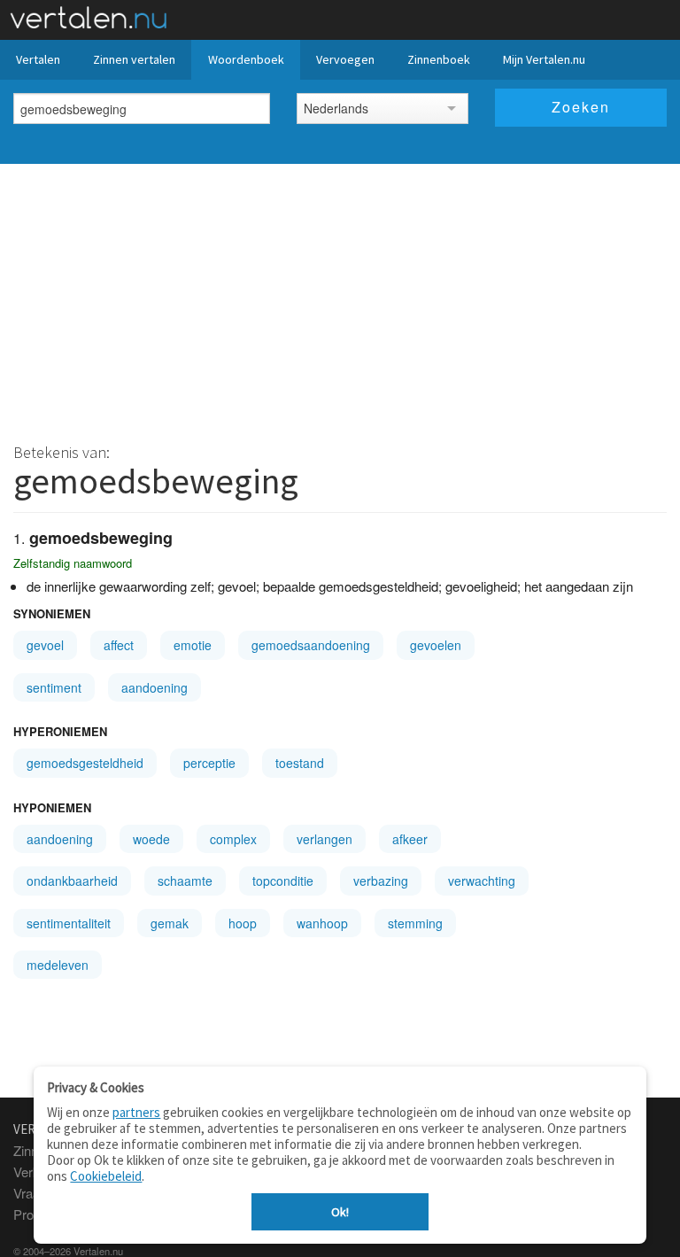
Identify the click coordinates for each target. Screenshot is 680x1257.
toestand (299, 763)
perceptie (209, 763)
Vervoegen (345, 59)
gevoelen (435, 645)
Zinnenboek (438, 59)
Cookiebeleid (106, 1176)
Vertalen (38, 59)
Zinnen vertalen (134, 59)
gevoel (45, 645)
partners (136, 1112)
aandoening (154, 687)
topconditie (282, 880)
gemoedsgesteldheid (85, 763)
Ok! (340, 1212)
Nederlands (336, 108)
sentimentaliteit (69, 923)
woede (151, 839)
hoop (242, 923)
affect (119, 645)
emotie (193, 645)
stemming (415, 923)
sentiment (54, 687)
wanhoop (322, 923)
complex (233, 839)
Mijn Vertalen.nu (544, 59)
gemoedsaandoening (310, 645)
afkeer (410, 839)
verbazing (380, 880)
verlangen (324, 839)
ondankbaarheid (72, 880)
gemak (170, 923)
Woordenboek (246, 59)
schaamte (185, 880)
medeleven (58, 965)
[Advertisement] (340, 297)
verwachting (481, 880)
